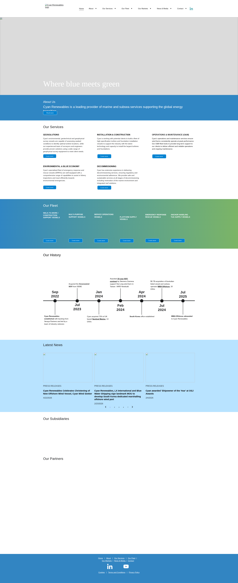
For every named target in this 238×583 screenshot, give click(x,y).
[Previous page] (105, 407)
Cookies (101, 572)
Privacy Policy (134, 572)
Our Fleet (125, 9)
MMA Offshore (164, 286)
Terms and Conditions (116, 572)
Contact (180, 9)
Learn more (104, 156)
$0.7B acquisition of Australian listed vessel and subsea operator (162, 283)
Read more (50, 113)
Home (81, 9)
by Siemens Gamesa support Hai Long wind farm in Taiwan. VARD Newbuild (122, 283)
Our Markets (107, 561)
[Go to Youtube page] (126, 566)
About (91, 9)
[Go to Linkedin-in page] (191, 8)
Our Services (107, 9)
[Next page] (132, 407)
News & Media (162, 9)
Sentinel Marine (98, 319)
